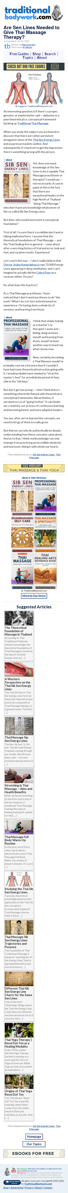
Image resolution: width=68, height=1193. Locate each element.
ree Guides (20, 54)
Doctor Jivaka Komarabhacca (21, 264)
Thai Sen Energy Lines (46, 139)
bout (42, 57)
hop (37, 54)
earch (51, 54)
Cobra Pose (43, 272)
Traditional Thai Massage (32, 123)
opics (28, 57)
